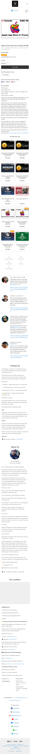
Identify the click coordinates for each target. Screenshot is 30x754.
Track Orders (9, 263)
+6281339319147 (19, 439)
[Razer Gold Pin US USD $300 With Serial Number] (7, 145)
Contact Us (13, 748)
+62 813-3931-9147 (12, 639)
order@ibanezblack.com (11, 636)
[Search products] (26, 11)
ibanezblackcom (8, 658)
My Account (21, 259)
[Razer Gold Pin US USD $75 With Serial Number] (22, 167)
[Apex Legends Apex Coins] (22, 190)
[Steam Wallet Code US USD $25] (7, 190)
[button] (6, 74)
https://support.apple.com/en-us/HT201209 (17, 133)
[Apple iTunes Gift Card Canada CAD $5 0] (15, 29)
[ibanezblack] (15, 4)
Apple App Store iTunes (12, 47)
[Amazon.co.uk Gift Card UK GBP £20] (7, 167)
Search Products (9, 259)
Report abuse (19, 751)
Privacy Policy (20, 744)
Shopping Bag (9, 268)
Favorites (21, 263)
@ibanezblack (14, 284)
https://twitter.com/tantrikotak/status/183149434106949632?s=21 (19, 289)
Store (2, 47)
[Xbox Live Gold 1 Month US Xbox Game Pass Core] (22, 236)
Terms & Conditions (11, 744)
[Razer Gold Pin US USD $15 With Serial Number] (22, 145)
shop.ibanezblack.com (19, 663)
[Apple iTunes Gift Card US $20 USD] (7, 213)
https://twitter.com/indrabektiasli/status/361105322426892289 (19, 309)
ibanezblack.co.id (10, 663)
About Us (19, 748)
